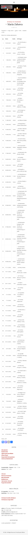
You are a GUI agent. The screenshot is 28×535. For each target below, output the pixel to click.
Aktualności (4, 450)
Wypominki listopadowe (8, 457)
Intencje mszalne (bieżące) (8, 498)
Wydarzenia (4, 451)
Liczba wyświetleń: (6, 523)
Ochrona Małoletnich (7, 458)
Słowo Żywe (4, 455)
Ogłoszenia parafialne (7, 453)
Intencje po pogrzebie (14, 21)
